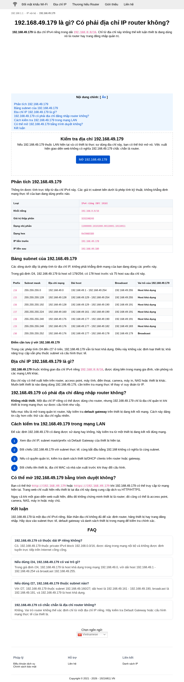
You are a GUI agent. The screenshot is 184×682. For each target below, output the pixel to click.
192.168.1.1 (17, 13)
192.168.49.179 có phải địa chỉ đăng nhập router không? (51, 116)
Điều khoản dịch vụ (24, 663)
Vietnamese (90, 634)
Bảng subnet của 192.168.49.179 (36, 108)
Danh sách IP (130, 663)
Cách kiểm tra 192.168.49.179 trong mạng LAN (45, 120)
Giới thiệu (111, 4)
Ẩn (104, 97)
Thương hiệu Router (85, 4)
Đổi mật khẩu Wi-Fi (35, 4)
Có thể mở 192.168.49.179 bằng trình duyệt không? (48, 124)
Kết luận (19, 128)
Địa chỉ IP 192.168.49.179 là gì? (35, 112)
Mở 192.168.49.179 (93, 159)
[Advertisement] (92, 66)
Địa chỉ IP (59, 4)
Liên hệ (129, 4)
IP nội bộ (31, 13)
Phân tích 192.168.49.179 (31, 104)
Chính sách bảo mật (24, 666)
